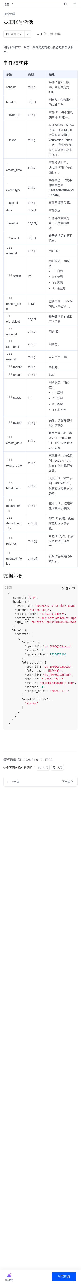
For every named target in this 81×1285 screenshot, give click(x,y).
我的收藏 (55, 33)
